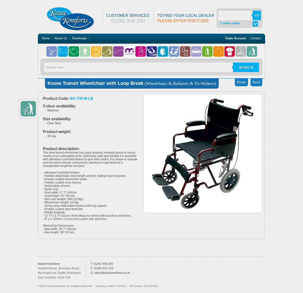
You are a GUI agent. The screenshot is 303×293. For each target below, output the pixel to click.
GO (256, 15)
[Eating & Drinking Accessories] (96, 49)
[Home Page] (70, 8)
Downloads (79, 38)
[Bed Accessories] (63, 49)
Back (256, 82)
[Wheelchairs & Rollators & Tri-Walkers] (252, 49)
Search (246, 67)
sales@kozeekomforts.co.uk (112, 273)
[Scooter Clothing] (174, 49)
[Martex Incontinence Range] (129, 49)
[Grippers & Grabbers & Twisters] (118, 49)
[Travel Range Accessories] (196, 49)
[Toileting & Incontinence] (185, 49)
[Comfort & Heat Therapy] (74, 49)
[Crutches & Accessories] (85, 49)
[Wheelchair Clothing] (230, 49)
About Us (60, 38)
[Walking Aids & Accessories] (207, 49)
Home (46, 38)
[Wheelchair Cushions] (241, 49)
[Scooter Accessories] (163, 49)
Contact (255, 38)
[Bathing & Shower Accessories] (52, 49)
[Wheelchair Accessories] (218, 49)
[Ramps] (152, 49)
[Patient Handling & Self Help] (141, 49)
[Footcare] (107, 49)
